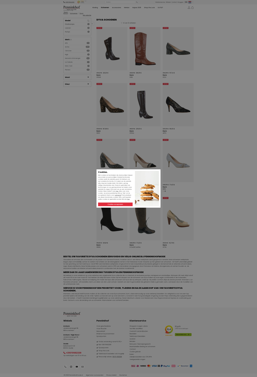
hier (117, 191)
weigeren (118, 195)
